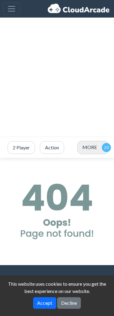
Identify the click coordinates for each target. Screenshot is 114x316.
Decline (69, 303)
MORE (89, 147)
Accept (44, 303)
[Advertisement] (57, 77)
